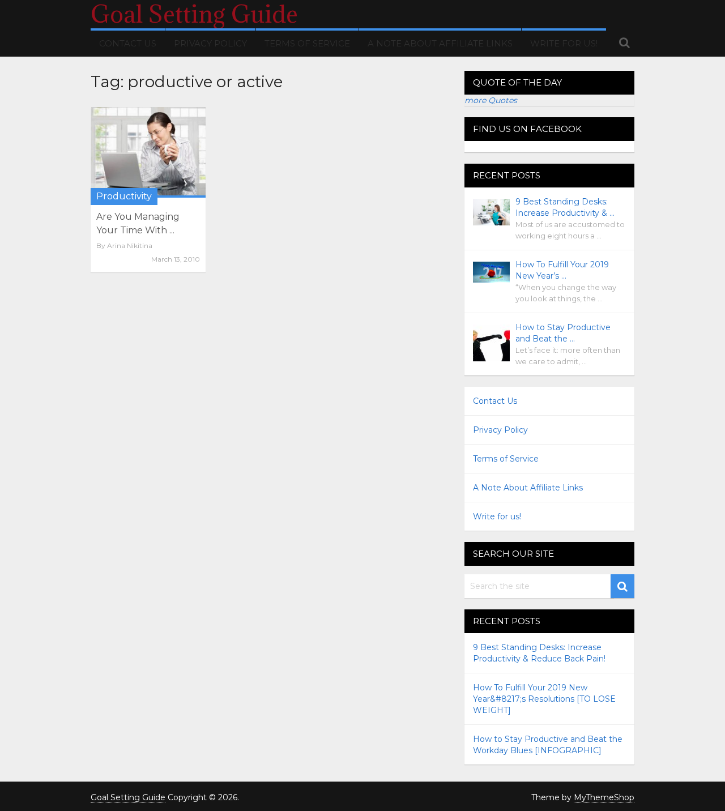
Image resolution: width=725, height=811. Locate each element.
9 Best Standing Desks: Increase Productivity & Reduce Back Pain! (539, 653)
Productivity (124, 196)
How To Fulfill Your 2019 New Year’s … (562, 270)
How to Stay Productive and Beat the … (563, 333)
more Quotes (490, 100)
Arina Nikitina (129, 245)
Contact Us (127, 43)
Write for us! (564, 43)
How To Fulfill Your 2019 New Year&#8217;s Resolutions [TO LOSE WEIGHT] (544, 698)
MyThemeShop (604, 797)
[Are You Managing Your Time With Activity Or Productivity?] (148, 152)
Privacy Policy (210, 43)
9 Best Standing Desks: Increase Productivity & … (565, 207)
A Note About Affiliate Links (440, 43)
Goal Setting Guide (194, 14)
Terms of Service (307, 43)
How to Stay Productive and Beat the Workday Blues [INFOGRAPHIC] (547, 744)
